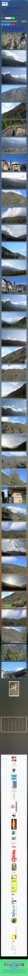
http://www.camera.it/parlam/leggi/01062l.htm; (14, 973)
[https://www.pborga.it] (5, 4)
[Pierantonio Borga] (2, 15)
